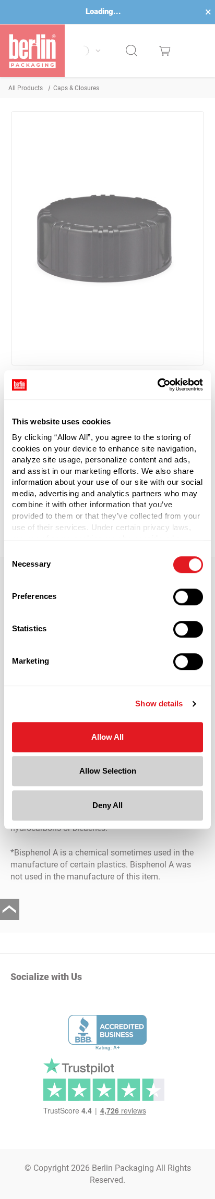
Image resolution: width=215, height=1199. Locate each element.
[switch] (188, 597)
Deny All (107, 805)
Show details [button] (159, 703)
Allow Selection (107, 770)
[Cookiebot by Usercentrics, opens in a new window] (157, 384)
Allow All (107, 736)
